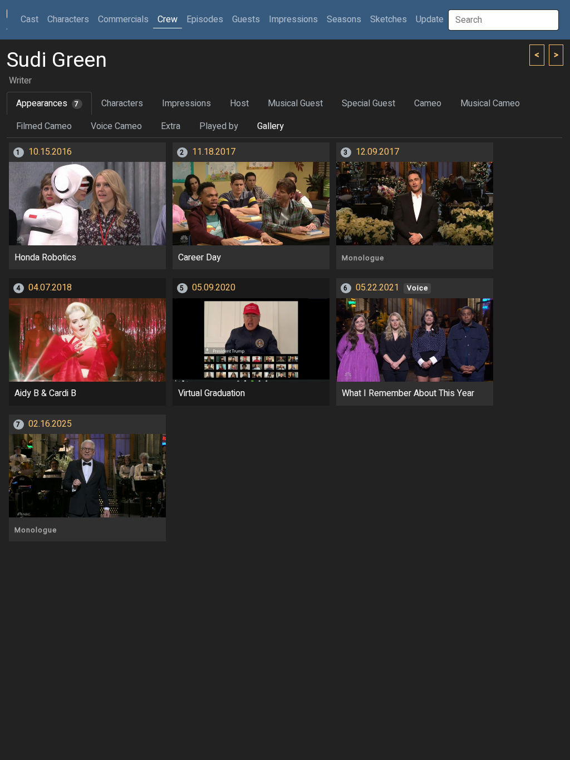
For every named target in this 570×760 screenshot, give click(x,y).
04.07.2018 (50, 287)
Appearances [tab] (47, 103)
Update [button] (430, 19)
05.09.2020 (213, 287)
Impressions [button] (293, 19)
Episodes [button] (204, 19)
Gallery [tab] (270, 126)
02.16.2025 (50, 424)
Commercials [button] (123, 19)
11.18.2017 (213, 152)
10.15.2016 (50, 152)
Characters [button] (68, 19)
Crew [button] (168, 19)
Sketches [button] (388, 19)
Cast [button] (32, 19)
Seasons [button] (344, 19)
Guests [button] (246, 19)
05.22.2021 (377, 287)
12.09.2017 (377, 152)
